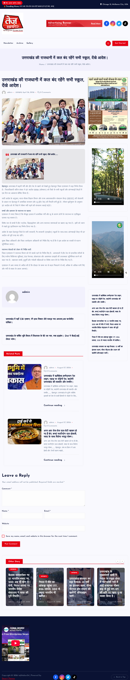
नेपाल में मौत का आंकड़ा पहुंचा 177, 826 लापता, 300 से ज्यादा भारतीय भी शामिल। (19, 589)
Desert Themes (8, 679)
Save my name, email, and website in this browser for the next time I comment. (42, 536)
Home (41, 64)
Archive (20, 43)
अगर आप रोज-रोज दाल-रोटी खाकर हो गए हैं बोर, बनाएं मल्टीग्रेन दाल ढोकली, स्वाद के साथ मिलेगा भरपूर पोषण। (107, 311)
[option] (19, 587)
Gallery (30, 43)
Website (5, 524)
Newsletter (8, 43)
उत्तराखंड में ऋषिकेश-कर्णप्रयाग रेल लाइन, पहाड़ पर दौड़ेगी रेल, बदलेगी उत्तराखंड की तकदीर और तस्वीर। (107, 299)
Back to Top (120, 677)
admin (9, 92)
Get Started (120, 43)
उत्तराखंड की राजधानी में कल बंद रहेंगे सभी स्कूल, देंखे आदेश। (69, 64)
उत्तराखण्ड (18, 92)
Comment (7, 489)
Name (5, 511)
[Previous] (118, 561)
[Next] (122, 561)
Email (47, 511)
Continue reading (53, 405)
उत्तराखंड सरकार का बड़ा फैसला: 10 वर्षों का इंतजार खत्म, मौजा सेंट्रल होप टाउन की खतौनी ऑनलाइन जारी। (107, 350)
